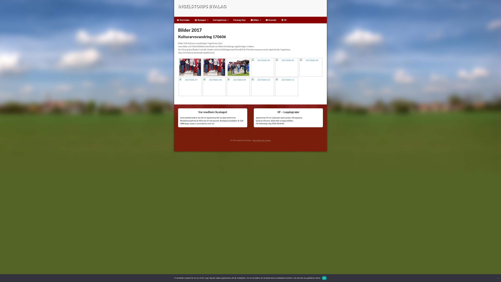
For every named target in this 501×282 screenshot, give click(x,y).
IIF (285, 20)
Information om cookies (262, 140)
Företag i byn (239, 20)
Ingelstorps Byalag (202, 6)
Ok (324, 278)
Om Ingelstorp (219, 20)
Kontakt (272, 20)
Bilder (256, 20)
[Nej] (497, 278)
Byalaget (202, 20)
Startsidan (184, 20)
